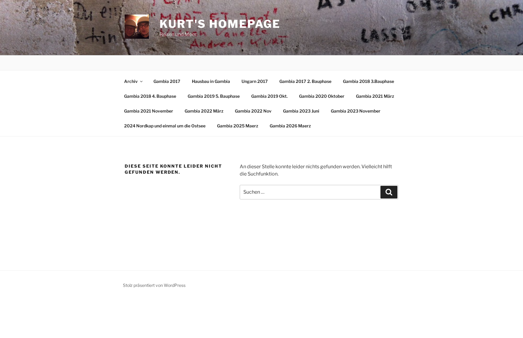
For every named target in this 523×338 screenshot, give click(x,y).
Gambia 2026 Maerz (290, 125)
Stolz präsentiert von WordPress (154, 285)
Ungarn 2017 (255, 81)
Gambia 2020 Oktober (321, 96)
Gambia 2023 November (355, 110)
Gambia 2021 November (148, 110)
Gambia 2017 (166, 81)
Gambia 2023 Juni (301, 110)
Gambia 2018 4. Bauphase (150, 96)
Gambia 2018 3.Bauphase (368, 81)
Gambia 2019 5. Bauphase (214, 96)
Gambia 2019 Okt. (269, 96)
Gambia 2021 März (375, 96)
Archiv (131, 81)
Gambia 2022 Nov (253, 110)
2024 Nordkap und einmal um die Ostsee (165, 125)
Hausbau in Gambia (211, 81)
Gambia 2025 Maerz (237, 125)
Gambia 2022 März (204, 110)
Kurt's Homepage (220, 24)
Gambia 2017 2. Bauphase (305, 81)
